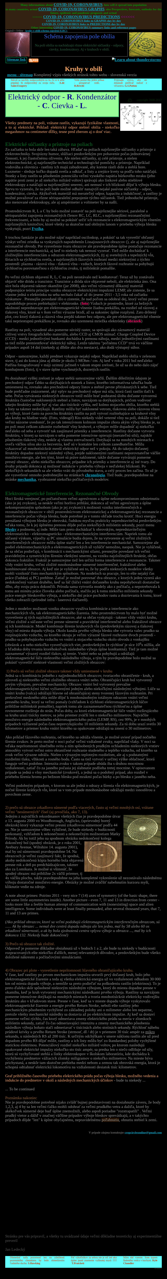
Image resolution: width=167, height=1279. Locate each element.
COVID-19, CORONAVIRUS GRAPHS (71, 9)
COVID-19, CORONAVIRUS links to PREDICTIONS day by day (83, 24)
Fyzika (37, 228)
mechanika (27, 479)
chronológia (95, 475)
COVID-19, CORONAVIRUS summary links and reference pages (94, 27)
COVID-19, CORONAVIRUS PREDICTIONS (81, 17)
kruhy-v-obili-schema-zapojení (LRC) (46, 30)
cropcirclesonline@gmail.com (143, 1132)
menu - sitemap (20, 75)
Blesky (10, 529)
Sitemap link (16, 59)
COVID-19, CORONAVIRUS (78, 4)
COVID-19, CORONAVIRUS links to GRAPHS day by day (83, 20)
